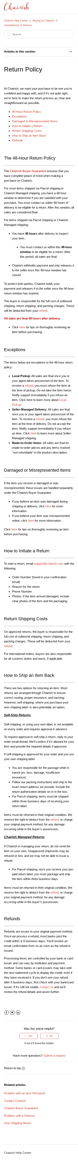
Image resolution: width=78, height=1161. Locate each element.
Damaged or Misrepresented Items (35, 121)
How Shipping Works (17, 1123)
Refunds (17, 140)
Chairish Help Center (16, 20)
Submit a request (54, 1055)
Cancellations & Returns (18, 25)
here (22, 327)
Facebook (6, 1012)
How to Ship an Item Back (29, 135)
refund (29, 385)
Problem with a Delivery (19, 1115)
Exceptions (19, 116)
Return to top (12, 1068)
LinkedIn (18, 1012)
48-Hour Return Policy (26, 111)
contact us (46, 987)
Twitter (12, 1012)
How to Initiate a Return (27, 126)
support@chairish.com (48, 563)
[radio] (29, 1036)
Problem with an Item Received (24, 1093)
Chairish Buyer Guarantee (21, 1108)
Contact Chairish (15, 1100)
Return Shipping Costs (26, 130)
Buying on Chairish (43, 20)
